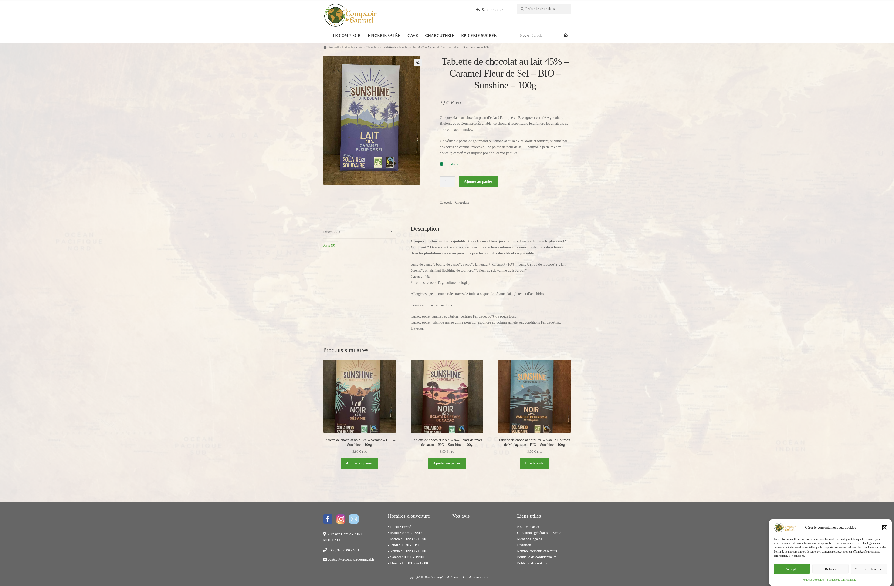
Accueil (334, 47)
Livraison (524, 545)
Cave (412, 35)
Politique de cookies (814, 579)
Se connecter (492, 9)
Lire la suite (534, 463)
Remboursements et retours (537, 551)
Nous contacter (528, 527)
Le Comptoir (347, 35)
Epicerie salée (384, 35)
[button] (884, 527)
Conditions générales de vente (539, 533)
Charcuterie (439, 35)
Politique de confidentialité (841, 579)
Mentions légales (529, 539)
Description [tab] (331, 232)
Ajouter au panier (478, 182)
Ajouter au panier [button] (359, 463)
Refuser (830, 569)
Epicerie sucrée (479, 35)
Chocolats (372, 47)
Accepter (792, 569)
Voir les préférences (869, 569)
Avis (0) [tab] (329, 245)
